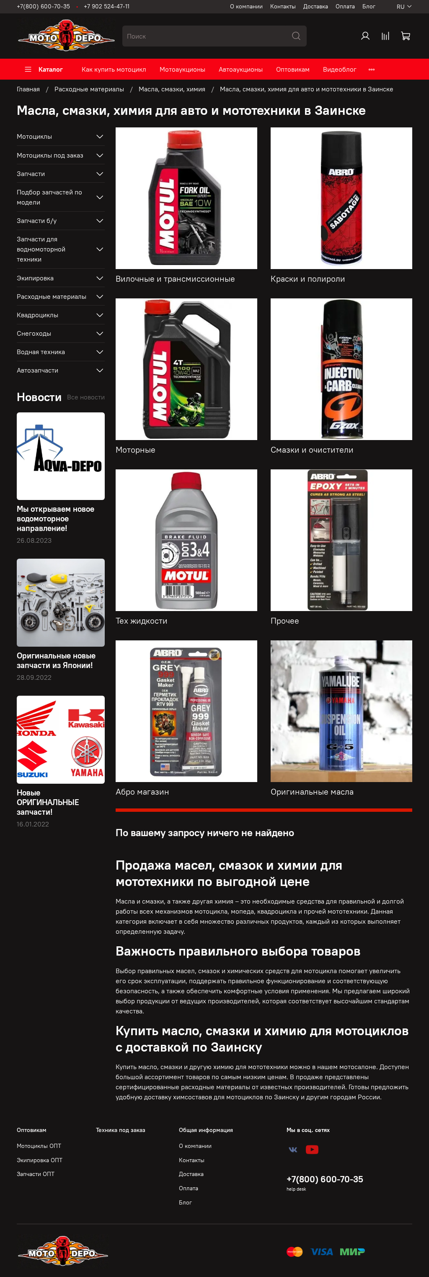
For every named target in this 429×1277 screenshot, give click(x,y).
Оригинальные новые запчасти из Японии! (56, 660)
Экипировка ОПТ (39, 1160)
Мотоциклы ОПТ (39, 1146)
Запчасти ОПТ (35, 1174)
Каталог (51, 69)
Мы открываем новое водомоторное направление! (55, 518)
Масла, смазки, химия (172, 89)
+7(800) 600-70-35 (43, 6)
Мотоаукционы (182, 69)
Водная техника (41, 351)
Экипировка (35, 278)
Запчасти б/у (37, 220)
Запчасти (31, 173)
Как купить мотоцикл (114, 69)
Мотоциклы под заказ (50, 155)
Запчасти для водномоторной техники (41, 249)
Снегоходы (34, 333)
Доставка (315, 6)
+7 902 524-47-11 (106, 6)
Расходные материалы (89, 89)
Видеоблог (340, 69)
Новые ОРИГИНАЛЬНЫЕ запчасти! (48, 802)
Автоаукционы (241, 69)
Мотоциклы (34, 136)
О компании (246, 6)
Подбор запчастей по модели (49, 197)
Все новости (86, 397)
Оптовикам (293, 69)
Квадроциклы (37, 315)
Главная (28, 89)
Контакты (283, 6)
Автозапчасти (37, 370)
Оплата (345, 6)
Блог (368, 6)
